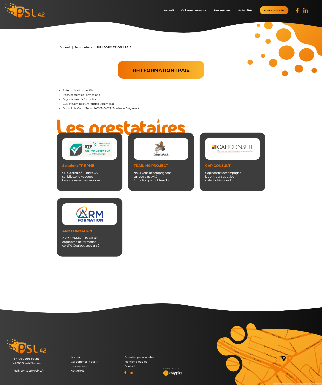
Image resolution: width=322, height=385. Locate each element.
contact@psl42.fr (32, 370)
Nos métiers (222, 10)
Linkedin (303, 8)
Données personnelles (139, 357)
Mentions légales (135, 361)
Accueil (169, 10)
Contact (129, 366)
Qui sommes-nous (194, 10)
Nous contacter (274, 10)
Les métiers (79, 366)
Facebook (296, 8)
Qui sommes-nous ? (84, 361)
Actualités (245, 10)
